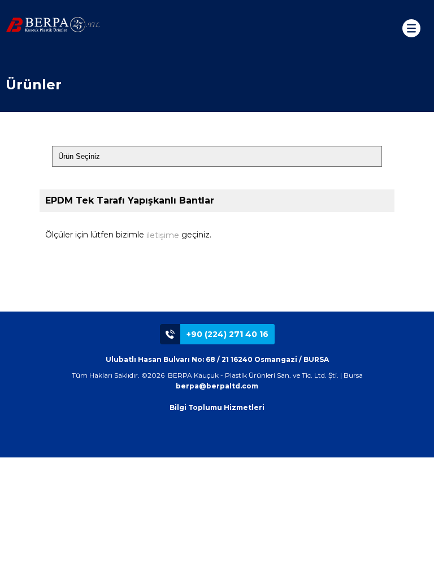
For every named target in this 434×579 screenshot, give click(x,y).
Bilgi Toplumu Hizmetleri (217, 407)
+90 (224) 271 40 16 (227, 334)
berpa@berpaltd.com (217, 386)
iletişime (162, 235)
